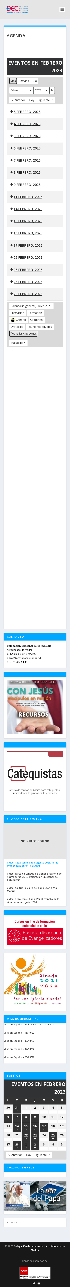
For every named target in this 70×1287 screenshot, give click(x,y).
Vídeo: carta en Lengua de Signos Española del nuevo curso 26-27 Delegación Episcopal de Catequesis (34, 876)
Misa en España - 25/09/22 (19, 1057)
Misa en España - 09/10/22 (19, 1040)
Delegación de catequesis (28, 1246)
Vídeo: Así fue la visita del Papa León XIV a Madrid (32, 889)
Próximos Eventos (20, 1167)
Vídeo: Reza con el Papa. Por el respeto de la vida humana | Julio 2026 (33, 901)
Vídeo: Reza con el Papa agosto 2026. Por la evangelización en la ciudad (32, 864)
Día (34, 81)
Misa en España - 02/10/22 (19, 1049)
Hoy (31, 100)
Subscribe (17, 343)
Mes (13, 81)
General (21, 320)
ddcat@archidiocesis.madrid (24, 658)
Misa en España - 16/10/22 (19, 1032)
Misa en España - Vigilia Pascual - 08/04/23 (29, 1024)
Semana (24, 81)
